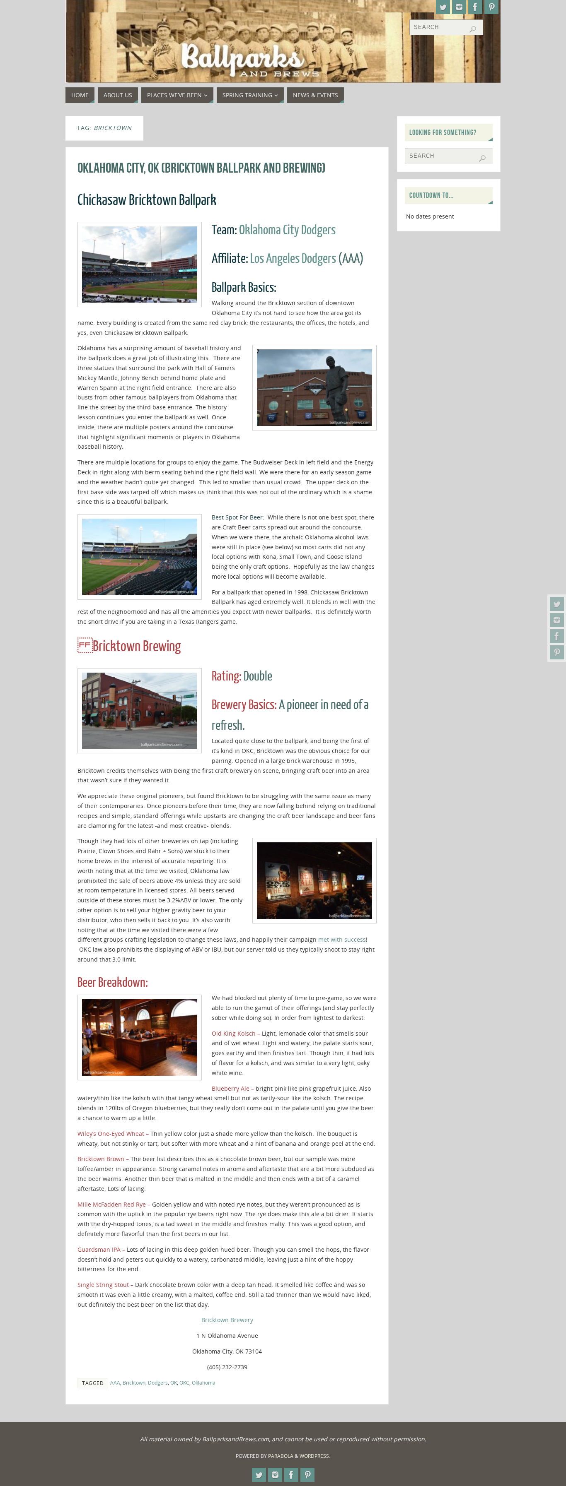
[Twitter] (557, 604)
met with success (342, 939)
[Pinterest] (557, 652)
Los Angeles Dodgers (293, 259)
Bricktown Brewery (227, 1320)
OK (173, 1382)
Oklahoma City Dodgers (287, 230)
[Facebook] (557, 636)
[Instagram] (557, 620)
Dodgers (158, 1382)
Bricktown (134, 1382)
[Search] (473, 29)
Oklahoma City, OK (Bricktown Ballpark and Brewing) (201, 168)
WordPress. (315, 1456)
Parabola (280, 1456)
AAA (115, 1382)
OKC (184, 1382)
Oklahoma (203, 1382)
